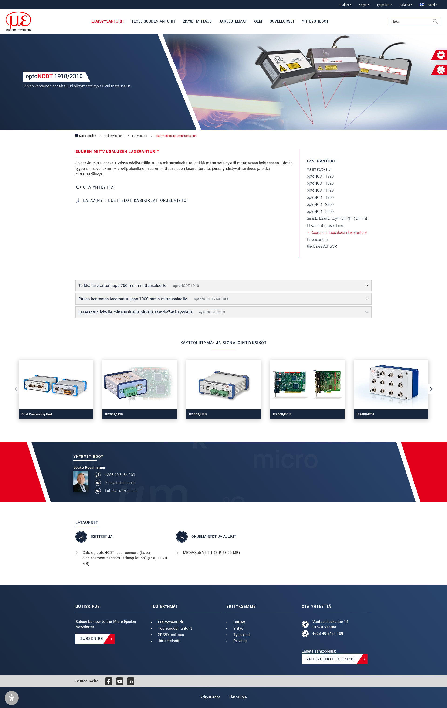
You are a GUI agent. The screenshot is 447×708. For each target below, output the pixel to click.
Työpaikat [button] (383, 5)
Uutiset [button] (344, 5)
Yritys (238, 628)
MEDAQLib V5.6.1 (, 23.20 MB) (211, 552)
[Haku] (436, 21)
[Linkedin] (130, 681)
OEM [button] (258, 21)
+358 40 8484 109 (120, 475)
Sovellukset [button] (282, 21)
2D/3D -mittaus (171, 634)
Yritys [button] (362, 5)
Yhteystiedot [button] (315, 21)
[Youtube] (119, 681)
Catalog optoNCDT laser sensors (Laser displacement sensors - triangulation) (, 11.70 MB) (124, 558)
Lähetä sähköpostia (121, 490)
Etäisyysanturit (170, 622)
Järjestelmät (168, 641)
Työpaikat (241, 634)
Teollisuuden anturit (175, 628)
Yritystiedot (210, 697)
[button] (12, 698)
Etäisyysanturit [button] (107, 21)
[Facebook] (108, 681)
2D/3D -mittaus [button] (197, 21)
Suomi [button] (430, 5)
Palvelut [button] (405, 5)
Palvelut (240, 641)
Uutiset (239, 622)
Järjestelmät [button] (233, 21)
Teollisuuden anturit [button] (153, 21)
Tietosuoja (238, 697)
